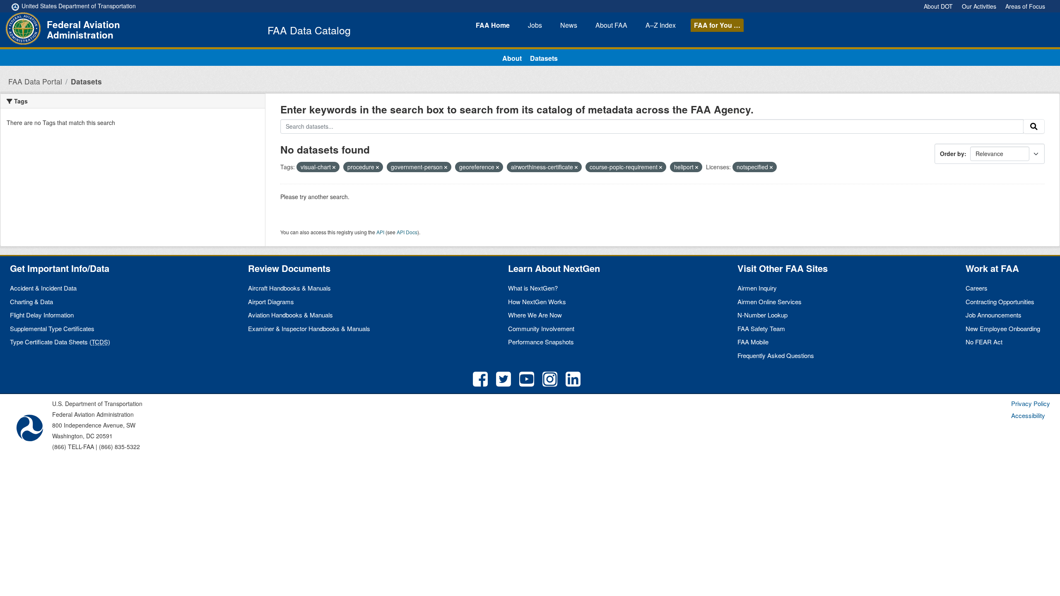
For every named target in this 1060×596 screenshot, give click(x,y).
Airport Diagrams (271, 301)
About (611, 25)
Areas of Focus (1025, 6)
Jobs (535, 25)
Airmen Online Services (769, 301)
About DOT (938, 6)
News (568, 25)
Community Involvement (541, 328)
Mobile (752, 341)
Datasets (544, 58)
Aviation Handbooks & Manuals (290, 314)
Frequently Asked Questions (775, 355)
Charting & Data (31, 301)
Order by (952, 153)
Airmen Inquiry (757, 288)
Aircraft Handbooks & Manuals (289, 288)
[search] (1034, 126)
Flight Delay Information (42, 314)
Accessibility (1028, 415)
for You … (717, 25)
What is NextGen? (533, 288)
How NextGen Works (537, 301)
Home (493, 25)
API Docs (407, 232)
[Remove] (333, 167)
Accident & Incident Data (43, 288)
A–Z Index (661, 25)
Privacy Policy (1030, 403)
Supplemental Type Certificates (52, 328)
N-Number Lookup (762, 314)
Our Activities (979, 6)
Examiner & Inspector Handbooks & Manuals (309, 328)
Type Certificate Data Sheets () (60, 341)
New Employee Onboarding (1003, 328)
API (380, 232)
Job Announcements (993, 314)
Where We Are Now (535, 314)
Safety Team (761, 328)
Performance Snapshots (541, 341)
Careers (977, 288)
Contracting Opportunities (1000, 301)
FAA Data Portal (35, 81)
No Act (984, 341)
